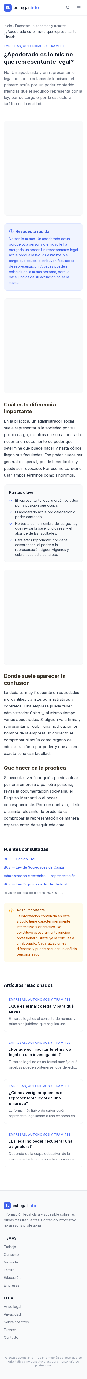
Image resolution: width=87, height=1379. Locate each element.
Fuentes (10, 1330)
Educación (12, 1278)
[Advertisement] (43, 168)
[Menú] (78, 7)
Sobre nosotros (16, 1322)
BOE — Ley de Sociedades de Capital (34, 867)
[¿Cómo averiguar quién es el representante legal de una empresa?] (43, 1101)
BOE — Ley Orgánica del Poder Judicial (35, 884)
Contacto (11, 1337)
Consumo (11, 1254)
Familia (9, 1270)
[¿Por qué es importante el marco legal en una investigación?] (43, 1055)
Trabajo (10, 1247)
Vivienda (11, 1262)
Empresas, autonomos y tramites (34, 46)
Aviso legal (12, 1306)
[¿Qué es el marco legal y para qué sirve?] (43, 1012)
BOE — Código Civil (19, 859)
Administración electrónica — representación (39, 876)
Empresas (11, 1285)
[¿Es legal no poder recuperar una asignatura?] (43, 1147)
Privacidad (12, 1314)
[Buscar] (68, 7)
